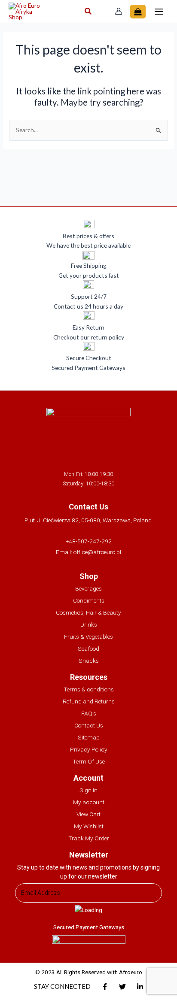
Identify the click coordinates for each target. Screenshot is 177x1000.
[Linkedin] (140, 986)
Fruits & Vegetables (88, 636)
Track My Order (88, 838)
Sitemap (89, 737)
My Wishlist (89, 826)
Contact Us (88, 725)
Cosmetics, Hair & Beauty (88, 612)
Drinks (88, 624)
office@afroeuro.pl (97, 551)
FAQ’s (88, 713)
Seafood (88, 648)
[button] (88, 12)
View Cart (88, 814)
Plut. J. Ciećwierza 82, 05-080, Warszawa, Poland (88, 520)
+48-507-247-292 (89, 541)
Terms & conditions (89, 689)
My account (88, 802)
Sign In (88, 790)
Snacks (89, 660)
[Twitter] (122, 986)
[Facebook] (104, 986)
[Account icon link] (118, 11)
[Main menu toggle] (159, 11)
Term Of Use (89, 761)
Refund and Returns (89, 701)
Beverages (88, 588)
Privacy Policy (88, 749)
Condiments (88, 600)
